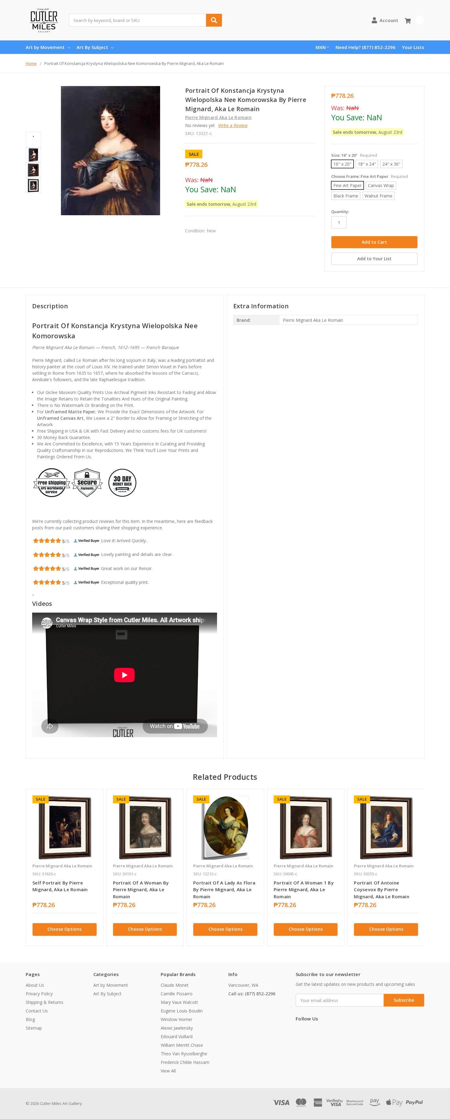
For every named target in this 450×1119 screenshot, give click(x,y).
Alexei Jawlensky (177, 1028)
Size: (354, 155)
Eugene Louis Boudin (182, 1011)
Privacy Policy (39, 994)
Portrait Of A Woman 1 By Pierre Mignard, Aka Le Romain (304, 889)
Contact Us (37, 1011)
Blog (30, 1019)
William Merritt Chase (182, 1045)
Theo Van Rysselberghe (184, 1054)
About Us (35, 985)
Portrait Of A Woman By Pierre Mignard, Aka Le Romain (141, 889)
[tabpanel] (64, 867)
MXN (321, 47)
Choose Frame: (369, 176)
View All (168, 1071)
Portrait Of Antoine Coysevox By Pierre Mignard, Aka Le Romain (381, 889)
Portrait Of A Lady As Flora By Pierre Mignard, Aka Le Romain (224, 889)
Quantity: (340, 211)
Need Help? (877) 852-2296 (366, 47)
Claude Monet (175, 985)
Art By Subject (92, 47)
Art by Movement (45, 47)
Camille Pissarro (177, 994)
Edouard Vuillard (177, 1036)
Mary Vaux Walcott (179, 1002)
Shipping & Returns (44, 1002)
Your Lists (413, 47)
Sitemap (34, 1028)
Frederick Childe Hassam (185, 1062)
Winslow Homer (176, 1019)
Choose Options (64, 929)
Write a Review (233, 125)
